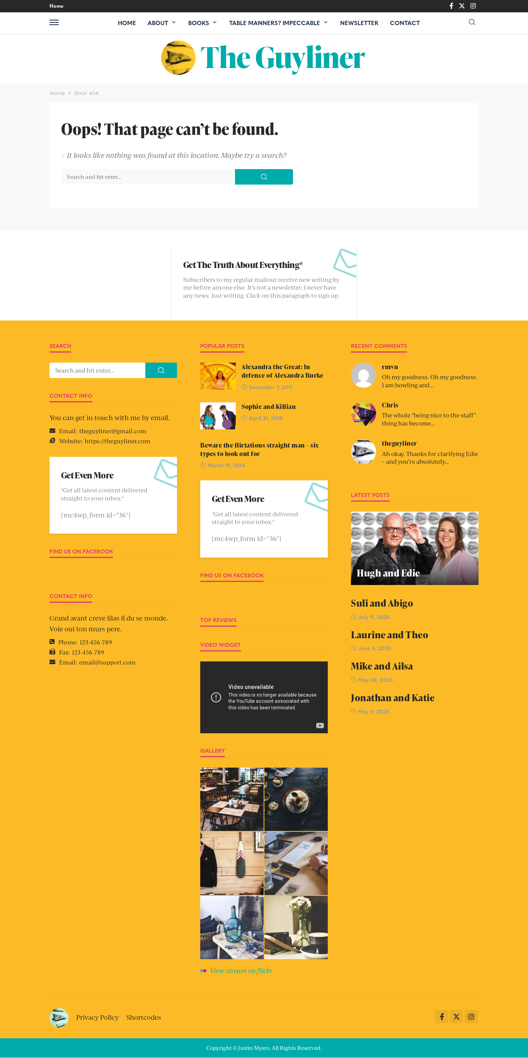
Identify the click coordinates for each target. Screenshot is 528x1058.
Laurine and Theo (389, 634)
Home (56, 5)
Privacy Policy (97, 1017)
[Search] (472, 22)
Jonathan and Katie (392, 697)
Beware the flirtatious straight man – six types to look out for (259, 449)
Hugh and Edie (388, 572)
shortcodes (143, 1017)
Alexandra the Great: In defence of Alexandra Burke (282, 371)
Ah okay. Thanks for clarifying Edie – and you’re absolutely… (430, 457)
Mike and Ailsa (382, 666)
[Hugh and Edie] (415, 548)
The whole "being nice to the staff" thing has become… (429, 419)
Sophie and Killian (269, 406)
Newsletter (359, 23)
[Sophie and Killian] (218, 415)
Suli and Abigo (382, 603)
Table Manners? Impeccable (274, 23)
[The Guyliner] (264, 58)
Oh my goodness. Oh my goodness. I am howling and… (429, 381)
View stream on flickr (241, 970)
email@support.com (107, 662)
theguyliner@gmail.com (112, 431)
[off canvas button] (54, 22)
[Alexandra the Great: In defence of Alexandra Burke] (218, 376)
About (158, 23)
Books (198, 23)
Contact (405, 23)
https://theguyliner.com (117, 441)
